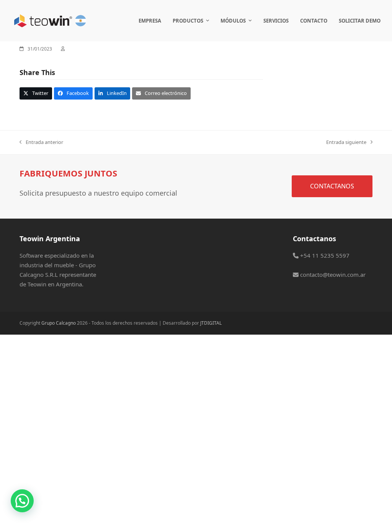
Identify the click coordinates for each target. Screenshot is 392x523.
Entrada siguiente (346, 142)
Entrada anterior (41, 142)
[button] (36, 93)
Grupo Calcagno (58, 323)
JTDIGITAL (211, 323)
